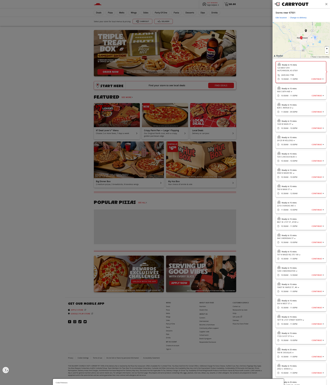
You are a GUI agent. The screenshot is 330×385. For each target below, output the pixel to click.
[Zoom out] (327, 52)
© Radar (313, 57)
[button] (301, 38)
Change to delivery (298, 17)
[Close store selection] (326, 4)
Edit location (281, 17)
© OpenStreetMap (323, 57)
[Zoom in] (327, 48)
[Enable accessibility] (6, 370)
